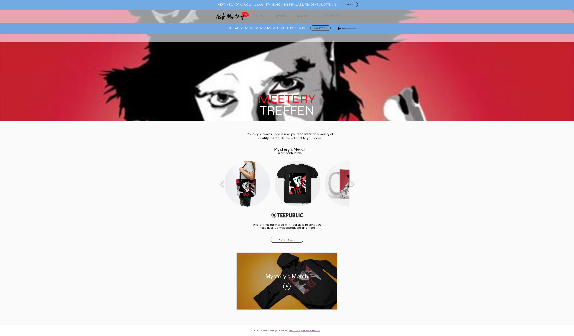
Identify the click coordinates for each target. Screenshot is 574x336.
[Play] (339, 28)
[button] (247, 184)
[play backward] (222, 183)
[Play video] (287, 286)
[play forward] (352, 183)
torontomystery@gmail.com (304, 330)
